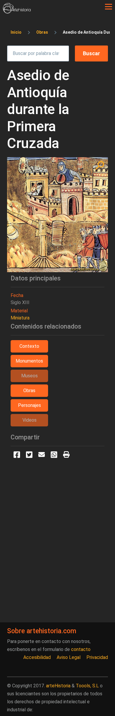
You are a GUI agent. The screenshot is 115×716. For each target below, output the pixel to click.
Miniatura (20, 318)
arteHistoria (58, 686)
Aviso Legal (68, 657)
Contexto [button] (29, 346)
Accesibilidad (37, 657)
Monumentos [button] (29, 361)
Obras (42, 32)
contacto (81, 649)
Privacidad (97, 657)
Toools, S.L (87, 686)
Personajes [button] (29, 405)
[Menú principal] (108, 6)
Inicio (16, 32)
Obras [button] (29, 390)
